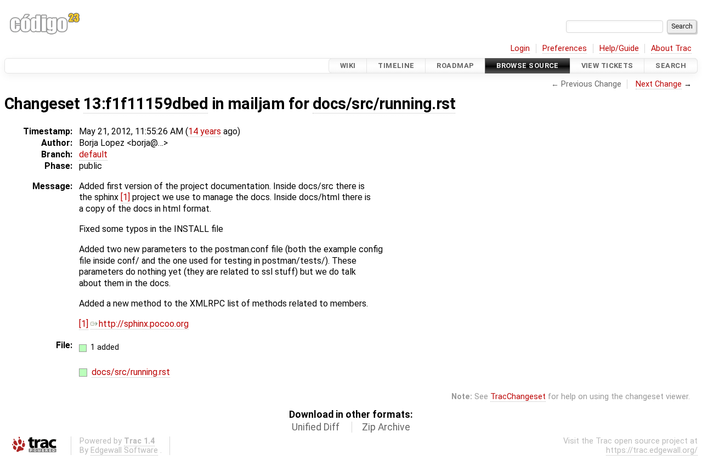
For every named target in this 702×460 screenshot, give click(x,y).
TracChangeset (518, 396)
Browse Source (527, 65)
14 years (204, 131)
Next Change (659, 84)
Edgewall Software (124, 450)
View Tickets (607, 65)
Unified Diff (315, 427)
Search (670, 65)
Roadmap (455, 65)
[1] (125, 197)
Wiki (348, 65)
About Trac (671, 48)
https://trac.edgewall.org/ (652, 450)
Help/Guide (619, 48)
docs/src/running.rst (384, 103)
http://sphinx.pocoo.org (144, 324)
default (93, 154)
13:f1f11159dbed (145, 103)
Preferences (564, 48)
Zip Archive (386, 427)
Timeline (396, 65)
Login (520, 48)
